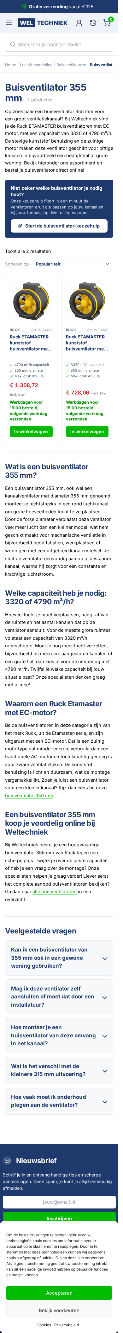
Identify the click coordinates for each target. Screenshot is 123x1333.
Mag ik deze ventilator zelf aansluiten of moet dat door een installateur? (52, 996)
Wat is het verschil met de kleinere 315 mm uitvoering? (48, 1070)
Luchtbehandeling (36, 64)
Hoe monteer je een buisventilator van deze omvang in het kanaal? (53, 1035)
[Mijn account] (79, 22)
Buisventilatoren (71, 64)
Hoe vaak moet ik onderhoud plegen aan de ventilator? (48, 1101)
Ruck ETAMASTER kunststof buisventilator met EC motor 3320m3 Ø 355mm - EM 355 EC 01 (87, 343)
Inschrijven (59, 1218)
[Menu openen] (9, 22)
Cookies (44, 1325)
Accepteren (59, 1293)
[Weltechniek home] (42, 22)
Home (10, 64)
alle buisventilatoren (54, 891)
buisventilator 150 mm (29, 795)
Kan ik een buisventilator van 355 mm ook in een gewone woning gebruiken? (49, 957)
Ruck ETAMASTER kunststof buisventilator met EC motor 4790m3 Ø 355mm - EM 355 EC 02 (30, 343)
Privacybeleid (66, 1325)
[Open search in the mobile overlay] (59, 44)
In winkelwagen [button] (31, 431)
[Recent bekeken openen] (93, 22)
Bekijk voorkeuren (59, 1310)
